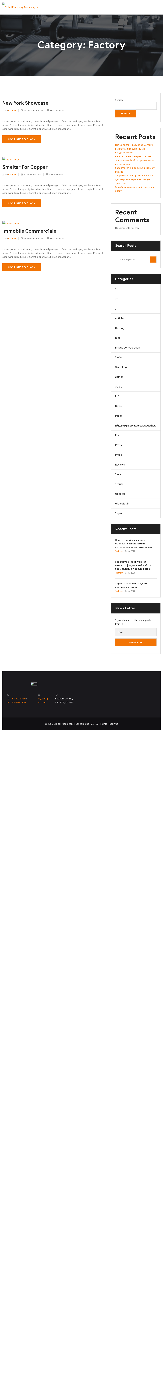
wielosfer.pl (122, 503)
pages (118, 415)
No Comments (57, 110)
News (118, 406)
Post (117, 435)
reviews (120, 464)
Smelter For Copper (25, 167)
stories (119, 484)
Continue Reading (20, 139)
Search (119, 99)
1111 (117, 298)
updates (120, 493)
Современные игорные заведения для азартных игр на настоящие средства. (134, 179)
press (118, 454)
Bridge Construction (127, 347)
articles (120, 318)
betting (119, 328)
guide (118, 386)
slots (118, 474)
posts (118, 445)
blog (117, 337)
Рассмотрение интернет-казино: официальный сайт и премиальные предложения (134, 160)
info (117, 396)
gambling (121, 367)
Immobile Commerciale (29, 231)
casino (119, 357)
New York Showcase (25, 103)
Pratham (12, 110)
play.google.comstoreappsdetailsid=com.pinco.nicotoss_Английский (135, 425)
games (119, 376)
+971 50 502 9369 (16, 698)
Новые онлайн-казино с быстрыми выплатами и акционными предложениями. (134, 148)
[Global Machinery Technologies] (20, 7)
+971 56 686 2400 (16, 702)
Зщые (118, 513)
